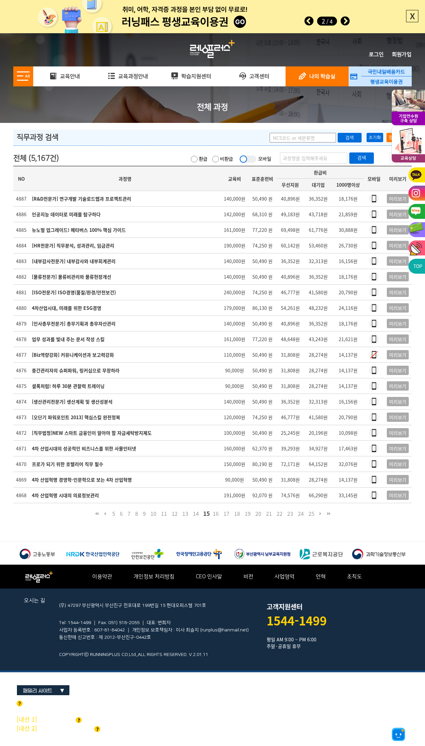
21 (269, 513)
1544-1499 (297, 620)
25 (311, 513)
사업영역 (285, 577)
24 (301, 513)
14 (196, 513)
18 (237, 513)
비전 (248, 577)
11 (164, 513)
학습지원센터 (195, 76)
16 (216, 513)
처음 (96, 516)
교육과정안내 (132, 76)
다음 (320, 516)
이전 (105, 516)
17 (226, 513)
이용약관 (102, 577)
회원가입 (402, 54)
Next (345, 21)
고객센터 (258, 76)
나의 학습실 (321, 76)
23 (290, 513)
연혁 (321, 577)
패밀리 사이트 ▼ (43, 690)
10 (153, 513)
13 (185, 513)
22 (280, 513)
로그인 (376, 54)
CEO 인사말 (209, 577)
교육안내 (69, 76)
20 (258, 513)
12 (175, 513)
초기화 (375, 137)
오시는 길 (34, 601)
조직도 (354, 577)
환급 (203, 159)
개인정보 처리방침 (154, 577)
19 (248, 513)
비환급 (226, 159)
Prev (309, 21)
